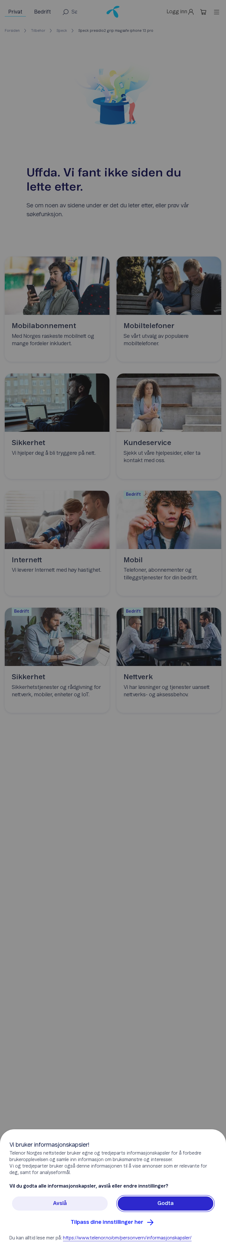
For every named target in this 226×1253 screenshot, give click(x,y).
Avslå (60, 1203)
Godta (165, 1203)
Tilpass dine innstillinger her (107, 1222)
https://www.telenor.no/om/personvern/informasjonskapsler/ (127, 1238)
